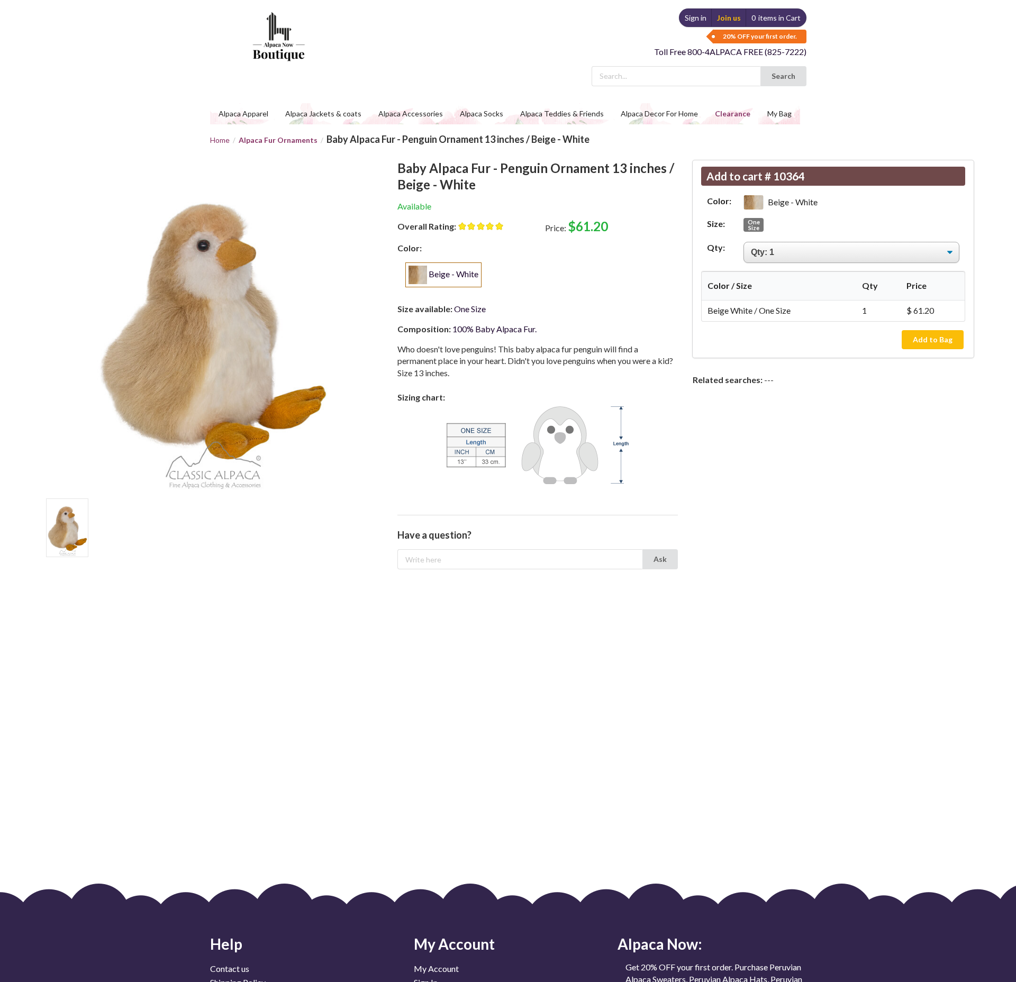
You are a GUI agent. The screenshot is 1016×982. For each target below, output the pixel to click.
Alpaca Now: (660, 944)
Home (220, 140)
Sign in (695, 17)
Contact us (229, 969)
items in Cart (776, 17)
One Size (754, 225)
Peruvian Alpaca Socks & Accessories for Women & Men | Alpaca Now (277, 26)
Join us (729, 17)
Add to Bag (932, 339)
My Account (436, 969)
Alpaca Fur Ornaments (278, 139)
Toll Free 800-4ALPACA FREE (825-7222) (730, 52)
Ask (660, 558)
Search (783, 75)
